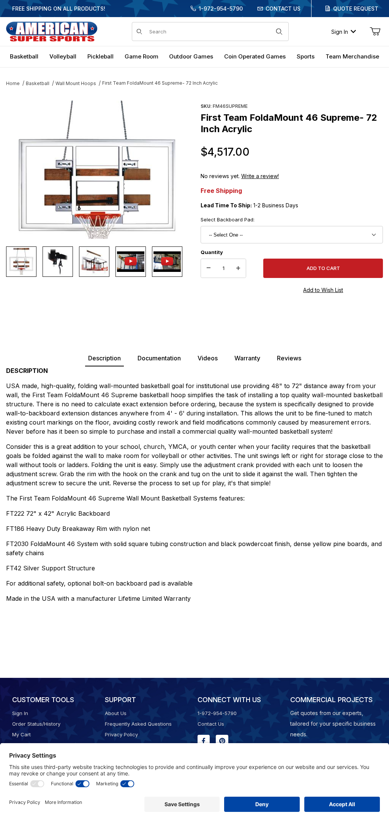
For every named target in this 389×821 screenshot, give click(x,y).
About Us (116, 713)
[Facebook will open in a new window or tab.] (204, 741)
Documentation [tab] (159, 358)
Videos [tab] (208, 358)
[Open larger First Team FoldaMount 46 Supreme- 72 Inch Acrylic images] (97, 170)
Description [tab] (104, 358)
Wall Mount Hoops (75, 83)
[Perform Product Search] (279, 31)
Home (13, 83)
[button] (21, 261)
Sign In (339, 31)
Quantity (212, 252)
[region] (97, 261)
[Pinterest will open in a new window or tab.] (222, 741)
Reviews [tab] (289, 358)
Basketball (37, 83)
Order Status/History (36, 724)
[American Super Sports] (51, 31)
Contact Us (283, 8)
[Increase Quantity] (238, 268)
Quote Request (355, 8)
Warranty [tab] (247, 358)
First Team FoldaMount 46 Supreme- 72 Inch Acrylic (160, 83)
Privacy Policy (121, 734)
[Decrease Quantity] (208, 268)
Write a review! (260, 176)
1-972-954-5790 (221, 8)
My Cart (21, 734)
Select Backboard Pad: (228, 219)
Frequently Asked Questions (138, 724)
